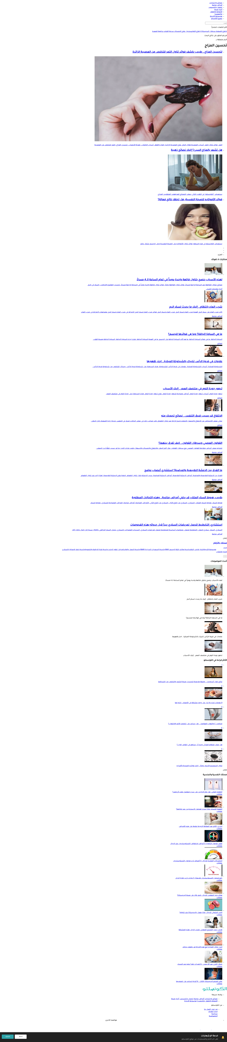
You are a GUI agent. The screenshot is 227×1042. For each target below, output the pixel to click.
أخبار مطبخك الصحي (214, 289)
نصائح (219, 344)
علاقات (219, 794)
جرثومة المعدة (157, 32)
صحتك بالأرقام (220, 543)
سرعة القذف (168, 32)
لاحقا (20, 1037)
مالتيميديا (201, 1001)
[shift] (194, 1030)
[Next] (224, 556)
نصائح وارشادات (211, 999)
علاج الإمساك (179, 32)
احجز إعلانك (213, 1012)
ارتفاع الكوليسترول (193, 32)
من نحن (214, 1009)
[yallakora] (205, 1030)
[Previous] (226, 556)
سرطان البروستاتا (208, 32)
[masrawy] (216, 1030)
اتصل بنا (207, 1009)
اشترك (7, 1037)
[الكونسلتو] (215, 991)
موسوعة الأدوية (190, 1001)
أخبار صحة (175, 999)
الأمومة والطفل (211, 1001)
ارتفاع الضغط (221, 32)
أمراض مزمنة (217, 316)
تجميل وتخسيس (186, 999)
